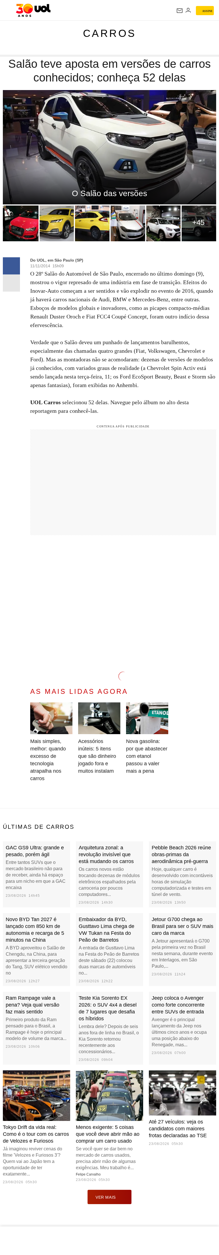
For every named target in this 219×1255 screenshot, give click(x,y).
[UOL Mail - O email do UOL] (179, 10)
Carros (109, 33)
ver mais (106, 1197)
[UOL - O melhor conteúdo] (33, 10)
